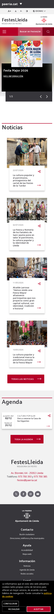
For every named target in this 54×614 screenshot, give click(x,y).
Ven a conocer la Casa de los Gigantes (29, 419)
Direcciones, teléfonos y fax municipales (27, 538)
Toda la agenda (24, 439)
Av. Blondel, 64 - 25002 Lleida (27, 473)
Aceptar (39, 609)
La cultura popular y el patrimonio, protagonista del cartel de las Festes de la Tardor (23, 180)
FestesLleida (14, 20)
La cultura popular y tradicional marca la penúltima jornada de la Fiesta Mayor (23, 358)
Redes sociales (27, 573)
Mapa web (27, 554)
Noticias (27, 566)
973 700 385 (40, 476)
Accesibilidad (27, 550)
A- (21, 11)
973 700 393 (25, 476)
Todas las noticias (22, 379)
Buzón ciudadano (27, 534)
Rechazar (14, 609)
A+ (9, 11)
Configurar (10, 603)
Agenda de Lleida (27, 570)
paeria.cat (10, 4)
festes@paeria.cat (27, 480)
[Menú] (21, 4)
